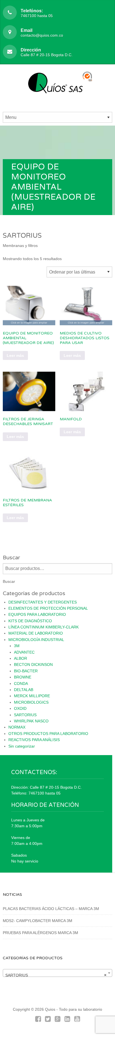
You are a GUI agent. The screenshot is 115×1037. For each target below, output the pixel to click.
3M (17, 646)
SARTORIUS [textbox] (55, 975)
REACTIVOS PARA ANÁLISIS (34, 739)
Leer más (15, 355)
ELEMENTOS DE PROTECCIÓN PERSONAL (48, 608)
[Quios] (57, 86)
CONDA (21, 683)
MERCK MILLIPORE (32, 696)
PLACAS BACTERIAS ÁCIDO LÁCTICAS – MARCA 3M (51, 908)
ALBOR (20, 658)
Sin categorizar (21, 746)
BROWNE (22, 677)
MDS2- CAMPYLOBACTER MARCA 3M (37, 920)
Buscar (9, 581)
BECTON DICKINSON (33, 664)
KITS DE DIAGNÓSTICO (30, 621)
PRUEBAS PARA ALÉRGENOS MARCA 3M (40, 932)
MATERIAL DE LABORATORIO (35, 633)
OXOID (20, 708)
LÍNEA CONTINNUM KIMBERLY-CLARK (43, 627)
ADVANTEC (24, 652)
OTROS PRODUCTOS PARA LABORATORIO (48, 733)
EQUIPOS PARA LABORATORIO (37, 614)
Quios (50, 1009)
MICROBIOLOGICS (31, 702)
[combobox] (57, 973)
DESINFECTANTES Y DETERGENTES (42, 602)
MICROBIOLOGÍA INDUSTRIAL (36, 639)
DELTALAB (23, 689)
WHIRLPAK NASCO (31, 721)
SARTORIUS (25, 715)
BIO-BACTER (26, 671)
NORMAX (16, 727)
